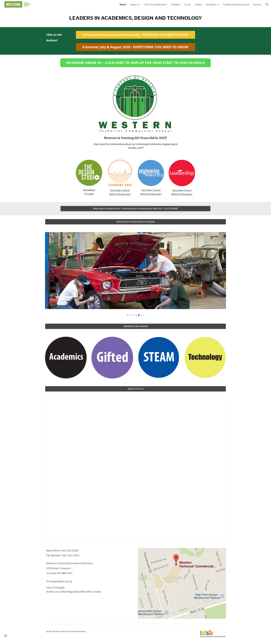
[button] (267, 4)
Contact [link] (257, 4)
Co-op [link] (187, 4)
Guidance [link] (175, 4)
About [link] (133, 4)
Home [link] (123, 4)
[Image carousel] (135, 274)
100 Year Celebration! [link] (155, 4)
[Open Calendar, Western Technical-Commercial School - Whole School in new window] (220, 403)
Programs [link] (211, 4)
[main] (135, 18)
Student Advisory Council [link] (236, 4)
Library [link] (198, 4)
